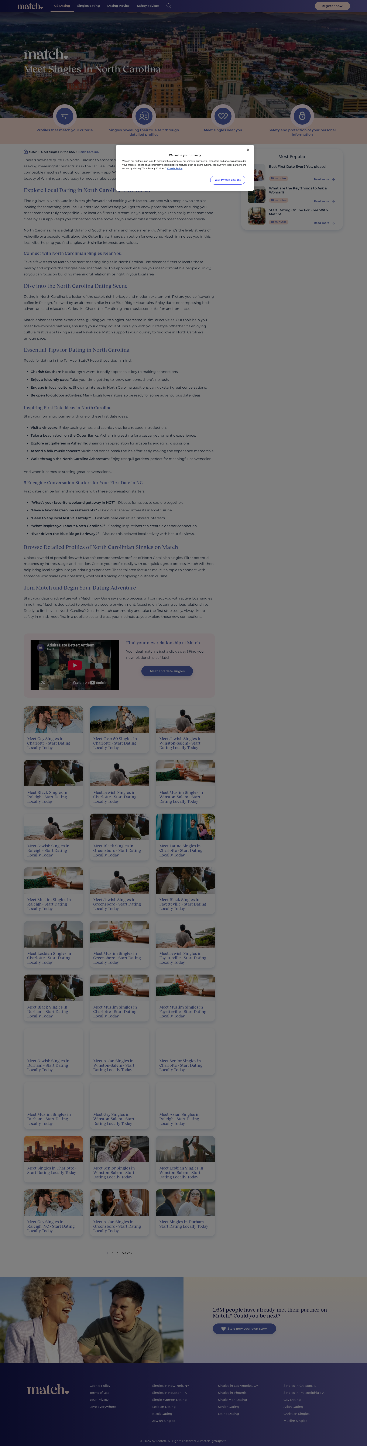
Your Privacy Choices (228, 180)
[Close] (248, 149)
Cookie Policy (174, 168)
